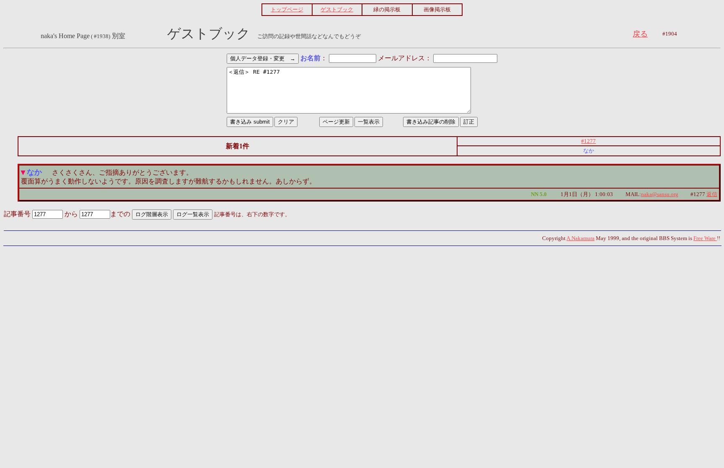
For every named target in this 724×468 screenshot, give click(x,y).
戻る (640, 34)
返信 (711, 194)
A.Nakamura (580, 238)
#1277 (588, 141)
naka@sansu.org (659, 194)
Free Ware (705, 238)
